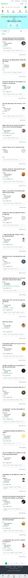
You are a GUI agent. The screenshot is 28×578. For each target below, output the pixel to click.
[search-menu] (3, 7)
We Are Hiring (20, 566)
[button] (14, 7)
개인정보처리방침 (8, 566)
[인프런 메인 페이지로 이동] (4, 3)
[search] (25, 7)
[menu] (26, 4)
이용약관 (14, 566)
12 (21, 563)
